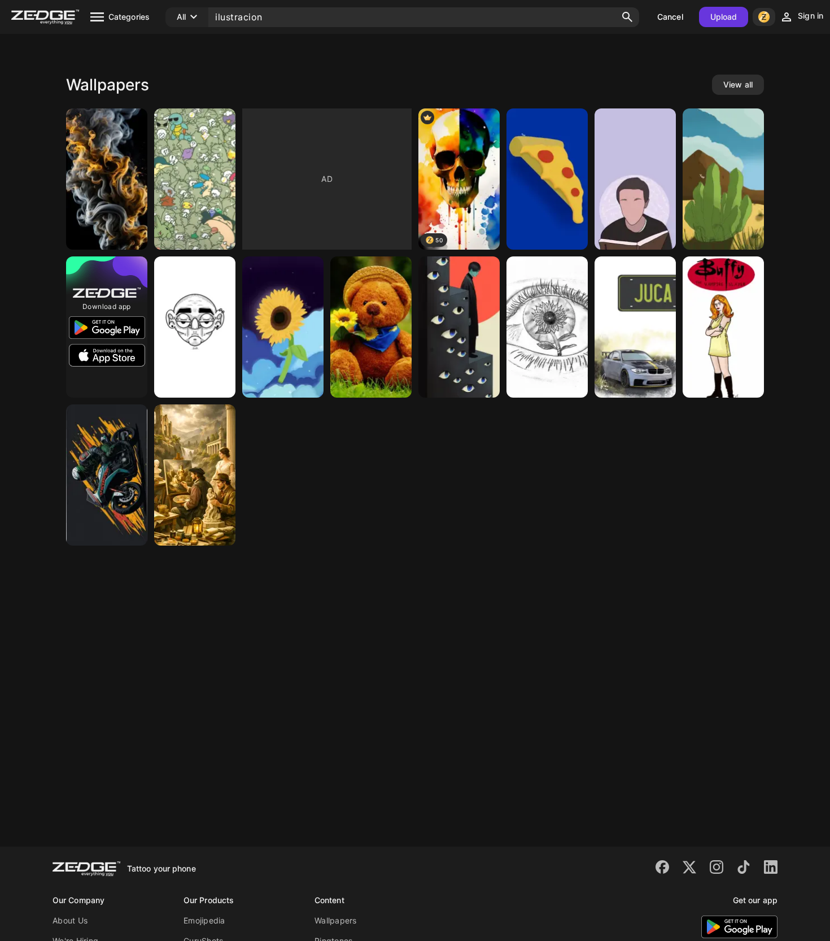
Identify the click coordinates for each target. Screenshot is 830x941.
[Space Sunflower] (283, 327)
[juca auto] (635, 327)
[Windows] (106, 179)
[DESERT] (723, 179)
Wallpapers (335, 920)
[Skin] (194, 327)
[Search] (627, 17)
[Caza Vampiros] (723, 327)
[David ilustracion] (635, 179)
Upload (723, 16)
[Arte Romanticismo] (194, 475)
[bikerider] (106, 475)
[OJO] (547, 327)
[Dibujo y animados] (371, 327)
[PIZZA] (547, 179)
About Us (70, 920)
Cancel (670, 16)
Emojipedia (204, 920)
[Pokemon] (194, 179)
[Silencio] (459, 327)
